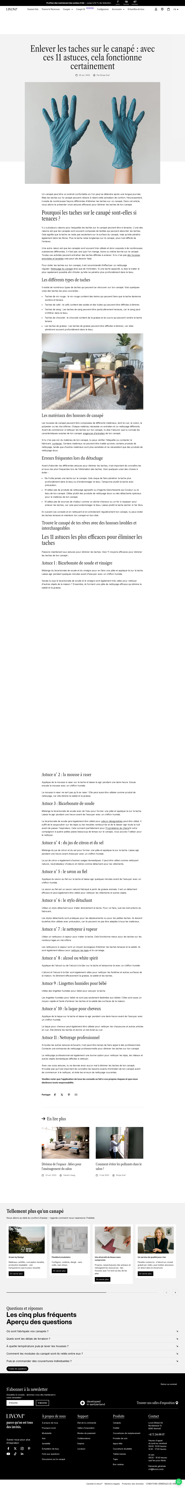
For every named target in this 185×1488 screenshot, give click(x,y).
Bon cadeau (118, 1464)
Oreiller (116, 1428)
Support (82, 1416)
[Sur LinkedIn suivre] (22, 1454)
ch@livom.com (155, 1469)
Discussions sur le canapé (53, 1459)
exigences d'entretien (94, 433)
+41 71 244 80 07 (156, 1434)
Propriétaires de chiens (117, 828)
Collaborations (83, 1438)
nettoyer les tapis (80, 950)
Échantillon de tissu (50, 1449)
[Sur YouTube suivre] (8, 1454)
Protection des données (133, 1484)
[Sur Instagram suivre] (22, 1448)
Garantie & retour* (94, 1484)
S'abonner (42, 1403)
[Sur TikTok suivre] (15, 1454)
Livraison (81, 1449)
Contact (153, 1416)
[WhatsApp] (179, 1482)
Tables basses (119, 1454)
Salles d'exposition (86, 1428)
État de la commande (86, 1423)
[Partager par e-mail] (76, 1094)
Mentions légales (112, 1484)
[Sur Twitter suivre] (15, 1448)
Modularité (46, 1433)
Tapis (115, 1459)
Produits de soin (120, 1438)
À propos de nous (54, 1416)
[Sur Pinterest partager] (69, 1094)
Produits (118, 1416)
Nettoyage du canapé (62, 268)
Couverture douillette (122, 1449)
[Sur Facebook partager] (55, 1094)
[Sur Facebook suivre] (8, 1448)
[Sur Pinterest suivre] (29, 1448)
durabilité (46, 1443)
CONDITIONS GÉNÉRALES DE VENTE (162, 1484)
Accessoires (117, 9)
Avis (44, 1438)
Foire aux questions (50, 1454)
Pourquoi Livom (49, 1428)
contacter (57, 443)
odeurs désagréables (112, 821)
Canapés (66, 9)
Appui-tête (117, 1443)
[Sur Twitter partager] (62, 1094)
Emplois (80, 1443)
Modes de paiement (86, 1433)
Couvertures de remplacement (126, 1433)
